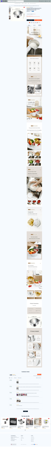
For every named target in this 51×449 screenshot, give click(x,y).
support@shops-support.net (13, 439)
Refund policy (32, 441)
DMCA (21, 440)
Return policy (32, 440)
